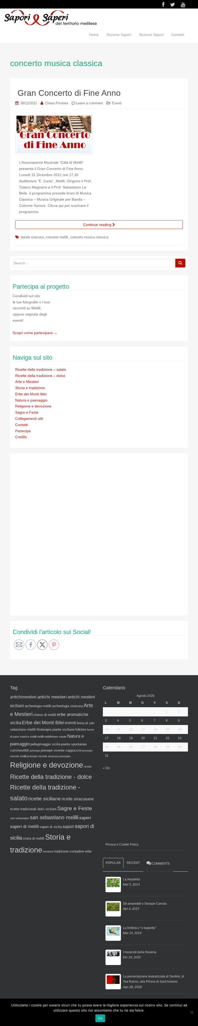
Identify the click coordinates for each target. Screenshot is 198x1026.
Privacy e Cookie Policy (121, 844)
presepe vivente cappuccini (61, 750)
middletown (51, 736)
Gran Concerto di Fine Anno (69, 93)
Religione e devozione (33, 406)
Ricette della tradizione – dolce (40, 376)
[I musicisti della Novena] (113, 957)
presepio (65, 756)
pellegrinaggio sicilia (45, 744)
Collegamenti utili (29, 418)
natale (63, 736)
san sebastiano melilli (54, 817)
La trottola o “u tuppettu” (139, 928)
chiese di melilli (44, 715)
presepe (35, 750)
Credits (21, 437)
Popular (113, 863)
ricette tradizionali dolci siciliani (33, 809)
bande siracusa (32, 237)
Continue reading (97, 225)
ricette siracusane (78, 799)
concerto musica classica (89, 237)
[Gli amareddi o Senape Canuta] (113, 909)
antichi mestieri (52, 696)
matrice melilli (28, 736)
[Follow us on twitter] (172, 4)
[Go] (180, 263)
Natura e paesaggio (31, 400)
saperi (85, 817)
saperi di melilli (24, 826)
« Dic (106, 768)
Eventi (117, 103)
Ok (100, 1018)
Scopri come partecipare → (35, 333)
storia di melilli (33, 838)
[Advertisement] (51, 533)
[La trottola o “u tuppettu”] (113, 933)
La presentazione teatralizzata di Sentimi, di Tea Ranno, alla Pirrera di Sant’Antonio (153, 979)
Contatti (177, 35)
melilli (40, 736)
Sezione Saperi (118, 35)
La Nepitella (131, 879)
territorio (48, 851)
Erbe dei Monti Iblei (31, 394)
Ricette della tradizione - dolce (51, 776)
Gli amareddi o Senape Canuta (145, 903)
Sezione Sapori (151, 35)
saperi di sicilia (51, 827)
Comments (161, 863)
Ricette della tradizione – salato (40, 369)
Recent (133, 863)
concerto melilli (57, 237)
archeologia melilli (38, 706)
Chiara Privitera (56, 103)
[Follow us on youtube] (183, 4)
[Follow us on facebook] (163, 4)
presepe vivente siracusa (43, 756)
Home (94, 35)
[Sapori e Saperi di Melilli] (50, 17)
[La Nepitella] (113, 884)
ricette (88, 766)
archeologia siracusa (67, 706)
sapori (68, 826)
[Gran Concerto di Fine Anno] (99, 134)
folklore (80, 729)
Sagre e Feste (26, 412)
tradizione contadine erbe (73, 851)
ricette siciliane (44, 798)
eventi (70, 723)
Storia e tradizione (30, 388)
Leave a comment (89, 103)
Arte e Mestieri (27, 382)
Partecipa (23, 431)
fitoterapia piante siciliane (56, 729)
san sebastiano (19, 818)
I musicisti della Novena (139, 952)
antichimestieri (23, 697)
